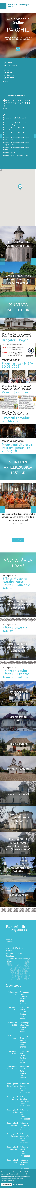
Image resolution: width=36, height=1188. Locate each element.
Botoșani (10, 75)
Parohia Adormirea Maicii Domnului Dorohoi (16, 133)
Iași (8, 69)
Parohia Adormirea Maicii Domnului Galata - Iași (16, 138)
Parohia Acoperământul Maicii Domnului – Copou (14, 123)
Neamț (9, 72)
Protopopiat (12, 65)
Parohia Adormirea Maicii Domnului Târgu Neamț (16, 143)
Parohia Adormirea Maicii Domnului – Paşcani (17, 148)
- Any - (14, 96)
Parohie (10, 62)
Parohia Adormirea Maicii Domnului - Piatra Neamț (17, 128)
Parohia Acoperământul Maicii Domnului (14, 118)
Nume (5, 82)
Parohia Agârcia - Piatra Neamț (15, 155)
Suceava (10, 77)
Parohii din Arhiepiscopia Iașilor (18, 5)
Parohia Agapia (9, 152)
